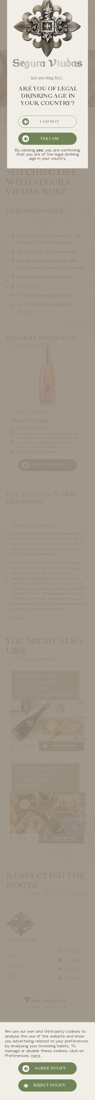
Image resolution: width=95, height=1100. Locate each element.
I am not (49, 122)
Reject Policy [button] (49, 1085)
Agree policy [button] (50, 1068)
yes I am (49, 139)
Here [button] (35, 1056)
